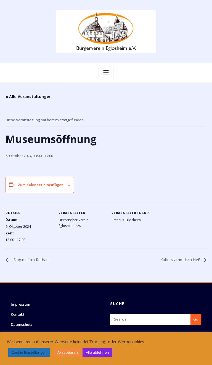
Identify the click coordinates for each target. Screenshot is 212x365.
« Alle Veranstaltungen (29, 96)
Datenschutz (22, 324)
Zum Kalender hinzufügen (40, 184)
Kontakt (17, 314)
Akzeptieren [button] (67, 352)
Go (195, 319)
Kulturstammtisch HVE (180, 259)
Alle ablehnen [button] (97, 352)
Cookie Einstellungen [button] (29, 352)
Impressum (20, 304)
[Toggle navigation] (106, 72)
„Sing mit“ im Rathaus (31, 259)
